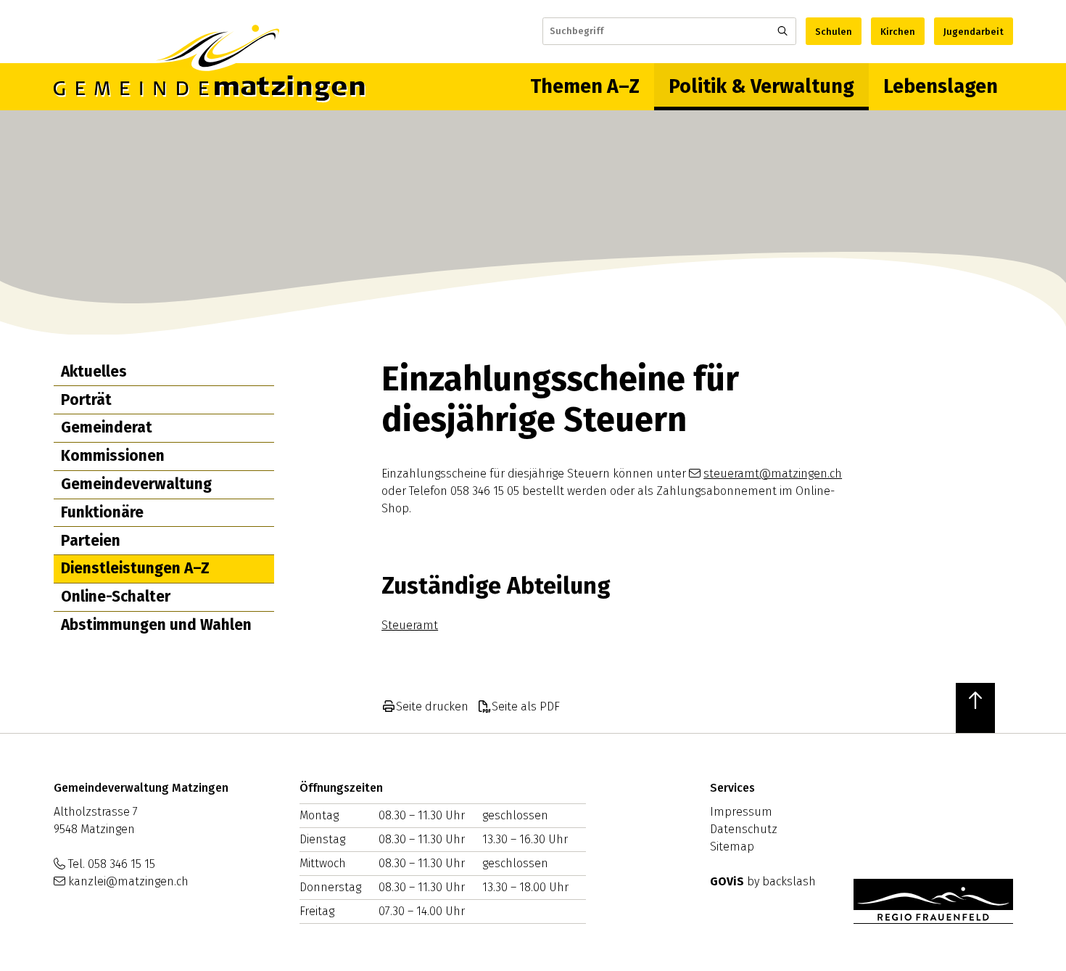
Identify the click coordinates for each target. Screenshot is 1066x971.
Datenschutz (743, 829)
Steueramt (409, 625)
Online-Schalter (115, 596)
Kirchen (897, 31)
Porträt (86, 399)
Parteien (90, 540)
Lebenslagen (940, 86)
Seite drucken (432, 706)
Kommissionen (113, 455)
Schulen (833, 31)
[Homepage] (209, 86)
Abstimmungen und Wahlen (156, 624)
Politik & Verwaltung (761, 86)
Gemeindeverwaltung (136, 484)
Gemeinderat (106, 427)
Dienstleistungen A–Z (135, 568)
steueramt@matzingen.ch (772, 473)
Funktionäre (102, 512)
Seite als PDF (526, 706)
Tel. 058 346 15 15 (111, 864)
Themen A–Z (585, 86)
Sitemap (732, 846)
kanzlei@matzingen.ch (128, 881)
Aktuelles (94, 371)
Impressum (741, 812)
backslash (789, 881)
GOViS (727, 881)
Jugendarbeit (973, 31)
